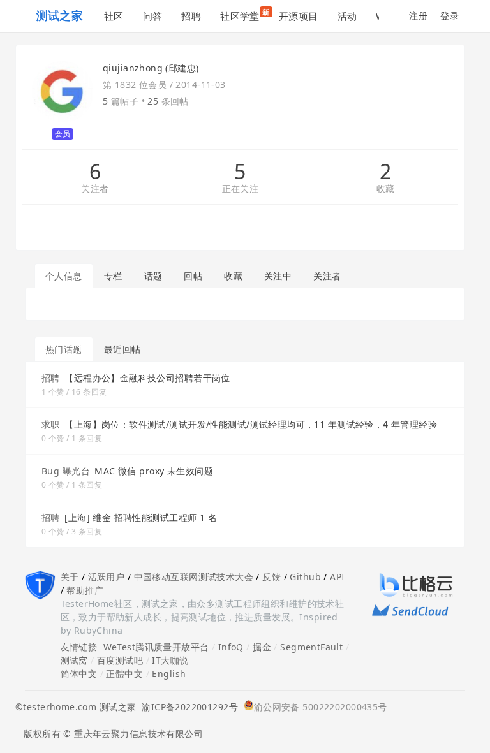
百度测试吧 (120, 660)
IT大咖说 (170, 660)
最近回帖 (122, 349)
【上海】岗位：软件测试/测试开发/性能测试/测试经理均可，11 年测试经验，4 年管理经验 (250, 424)
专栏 (113, 276)
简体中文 (79, 674)
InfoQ (231, 647)
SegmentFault (311, 647)
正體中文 (124, 674)
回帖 (193, 276)
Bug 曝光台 (65, 471)
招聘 (191, 16)
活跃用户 (106, 577)
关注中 (278, 276)
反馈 (271, 577)
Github (305, 577)
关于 (70, 577)
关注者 (94, 189)
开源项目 (298, 16)
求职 (50, 424)
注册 (418, 16)
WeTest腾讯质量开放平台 (156, 647)
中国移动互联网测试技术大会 (193, 577)
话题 (153, 276)
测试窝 (74, 660)
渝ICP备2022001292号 (187, 707)
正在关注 (240, 189)
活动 (347, 16)
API (337, 577)
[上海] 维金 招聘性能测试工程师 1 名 (140, 517)
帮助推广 (84, 590)
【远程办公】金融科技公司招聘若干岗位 (147, 378)
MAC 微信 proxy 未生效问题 (153, 471)
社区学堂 (244, 14)
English (169, 674)
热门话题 (63, 349)
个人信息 (63, 276)
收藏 (385, 189)
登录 (449, 16)
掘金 (262, 647)
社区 (114, 16)
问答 (153, 16)
